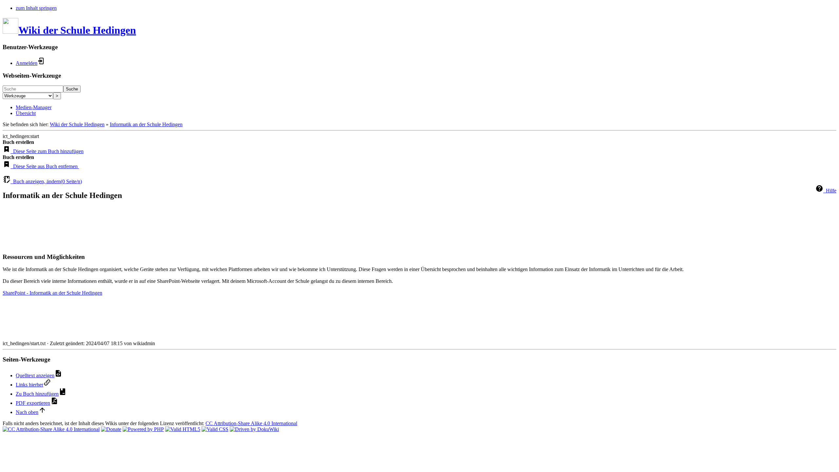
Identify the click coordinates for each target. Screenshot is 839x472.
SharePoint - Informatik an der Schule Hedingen (52, 293)
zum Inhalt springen (36, 8)
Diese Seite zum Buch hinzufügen (47, 151)
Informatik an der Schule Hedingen (146, 124)
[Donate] (111, 429)
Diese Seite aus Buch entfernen (44, 166)
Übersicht (26, 113)
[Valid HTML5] (182, 429)
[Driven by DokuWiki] (254, 429)
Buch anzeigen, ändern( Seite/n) (46, 181)
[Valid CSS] (215, 429)
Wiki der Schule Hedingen (77, 124)
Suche (72, 89)
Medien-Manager (33, 107)
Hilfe (829, 190)
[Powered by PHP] (143, 429)
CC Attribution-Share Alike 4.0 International (251, 423)
